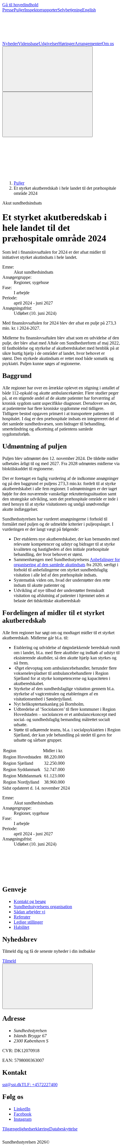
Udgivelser (48, 43)
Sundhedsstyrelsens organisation (43, 906)
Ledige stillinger (28, 922)
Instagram (22, 1119)
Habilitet (21, 927)
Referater (22, 916)
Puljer (19, 9)
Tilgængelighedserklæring (25, 1128)
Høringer (66, 43)
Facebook (22, 1114)
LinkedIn (22, 1108)
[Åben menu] (47, 114)
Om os (108, 43)
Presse (8, 9)
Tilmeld (9, 960)
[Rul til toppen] (47, 986)
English (89, 9)
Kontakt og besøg (30, 901)
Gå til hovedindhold (20, 4)
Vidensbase (28, 43)
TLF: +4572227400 (39, 1084)
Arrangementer (88, 43)
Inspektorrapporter (40, 9)
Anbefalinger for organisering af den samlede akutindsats (67, 562)
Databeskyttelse (63, 1128)
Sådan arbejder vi (29, 911)
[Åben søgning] (47, 69)
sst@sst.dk (11, 1084)
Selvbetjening (69, 9)
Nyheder (10, 43)
